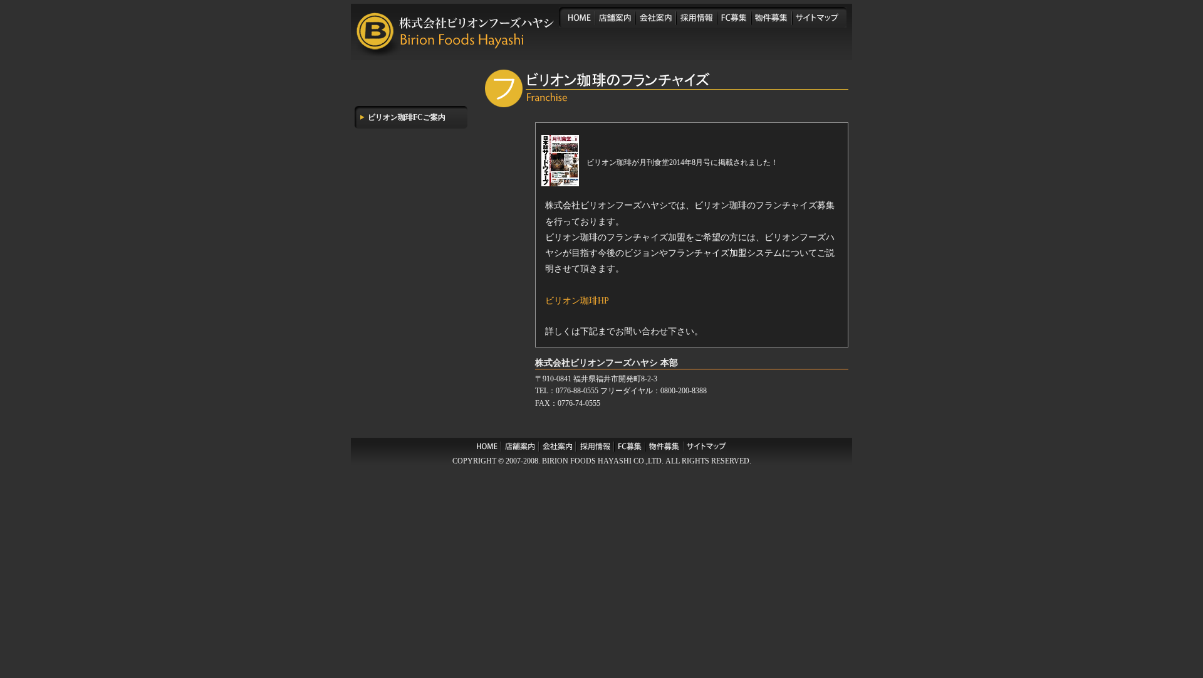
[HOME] (577, 17)
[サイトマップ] (819, 17)
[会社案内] (655, 17)
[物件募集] (771, 17)
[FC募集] (734, 17)
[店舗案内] (615, 17)
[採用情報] (696, 17)
